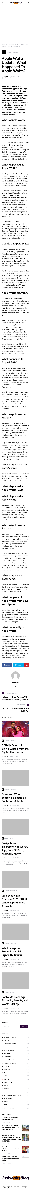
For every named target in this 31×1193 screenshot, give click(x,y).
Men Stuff (7, 1072)
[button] (28, 2)
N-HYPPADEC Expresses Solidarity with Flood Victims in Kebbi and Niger (11, 1127)
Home (3, 44)
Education (7, 1047)
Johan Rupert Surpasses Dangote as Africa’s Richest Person (10, 1158)
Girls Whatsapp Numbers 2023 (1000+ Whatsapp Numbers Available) (15, 901)
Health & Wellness (10, 1063)
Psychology (8, 1082)
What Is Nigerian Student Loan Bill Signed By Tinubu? (12, 951)
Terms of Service (18, 1188)
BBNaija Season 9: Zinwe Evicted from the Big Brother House (15, 749)
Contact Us (24, 1186)
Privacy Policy (8, 1188)
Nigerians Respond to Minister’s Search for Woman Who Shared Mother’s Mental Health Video (11, 1138)
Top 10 (6, 1101)
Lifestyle (7, 1069)
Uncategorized (9, 1108)
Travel (6, 1105)
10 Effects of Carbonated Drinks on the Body (10, 1119)
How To (6, 1066)
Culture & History (10, 1044)
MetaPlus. (21, 1183)
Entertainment (9, 1050)
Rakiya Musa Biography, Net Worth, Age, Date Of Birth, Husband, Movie (15, 848)
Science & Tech (9, 1092)
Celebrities (11, 44)
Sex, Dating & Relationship (12, 1095)
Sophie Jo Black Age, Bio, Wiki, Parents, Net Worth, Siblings (15, 1000)
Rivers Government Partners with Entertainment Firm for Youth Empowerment (11, 1149)
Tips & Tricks (8, 1098)
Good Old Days (9, 1060)
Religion (6, 1085)
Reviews (6, 1089)
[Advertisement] (15, 21)
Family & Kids (8, 1053)
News (5, 1076)
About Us (16, 1186)
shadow (6, 76)
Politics (6, 1079)
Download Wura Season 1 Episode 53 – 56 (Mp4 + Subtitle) (14, 798)
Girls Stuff (7, 1056)
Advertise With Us (7, 1186)
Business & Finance (10, 1037)
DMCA (26, 1188)
